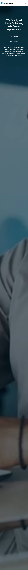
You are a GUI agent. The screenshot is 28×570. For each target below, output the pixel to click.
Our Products (14, 41)
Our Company (14, 36)
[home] (6, 3)
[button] (25, 3)
